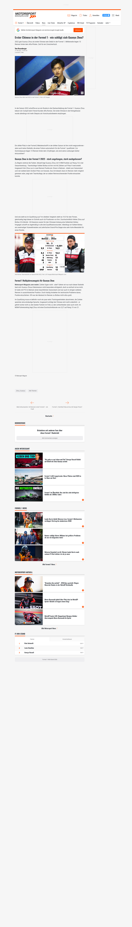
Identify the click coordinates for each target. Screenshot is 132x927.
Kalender (100, 23)
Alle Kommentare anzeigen (50, 438)
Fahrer (32, 639)
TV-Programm (90, 23)
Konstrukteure (67, 639)
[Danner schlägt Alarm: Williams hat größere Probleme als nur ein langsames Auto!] (50, 536)
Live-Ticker (51, 23)
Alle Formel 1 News (48, 564)
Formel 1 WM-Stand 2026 (49, 659)
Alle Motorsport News (48, 628)
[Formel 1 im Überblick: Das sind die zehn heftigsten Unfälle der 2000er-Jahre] (50, 493)
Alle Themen (33, 391)
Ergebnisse (71, 23)
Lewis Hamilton (29, 648)
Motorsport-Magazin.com (25, 15)
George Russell (29, 652)
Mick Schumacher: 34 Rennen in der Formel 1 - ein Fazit (32, 408)
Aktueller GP (61, 23)
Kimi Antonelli (28, 643)
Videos (37, 23)
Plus (105, 15)
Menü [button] (117, 15)
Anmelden (96, 15)
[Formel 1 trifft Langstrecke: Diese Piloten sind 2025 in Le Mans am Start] (50, 477)
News (43, 23)
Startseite (48, 416)
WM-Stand (80, 23)
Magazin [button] (74, 15)
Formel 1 (21, 23)
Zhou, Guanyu (20, 391)
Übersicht (30, 23)
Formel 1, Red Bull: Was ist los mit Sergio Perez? (67, 407)
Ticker (85, 15)
